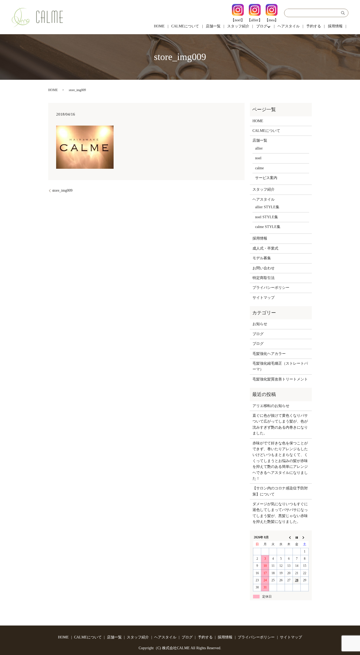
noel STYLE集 (266, 217)
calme (259, 168)
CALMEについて (185, 26)
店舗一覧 (213, 26)
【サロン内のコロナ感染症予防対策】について (280, 491)
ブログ (261, 26)
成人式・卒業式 (265, 248)
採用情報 (335, 26)
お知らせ (259, 324)
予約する (313, 26)
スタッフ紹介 (238, 26)
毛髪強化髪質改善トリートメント (280, 379)
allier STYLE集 (267, 207)
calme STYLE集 (267, 227)
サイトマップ (263, 298)
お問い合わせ (263, 268)
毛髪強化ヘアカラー (269, 354)
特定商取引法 (263, 278)
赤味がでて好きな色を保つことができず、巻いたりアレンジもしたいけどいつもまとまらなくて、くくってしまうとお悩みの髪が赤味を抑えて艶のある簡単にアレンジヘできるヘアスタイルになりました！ (280, 460)
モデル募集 (261, 258)
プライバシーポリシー (270, 288)
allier (259, 148)
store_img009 (62, 190)
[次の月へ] (305, 537)
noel (258, 158)
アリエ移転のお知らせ (270, 406)
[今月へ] (297, 537)
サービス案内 (266, 178)
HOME (159, 26)
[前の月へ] (289, 537)
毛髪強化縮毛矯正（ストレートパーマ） (280, 366)
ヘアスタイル (289, 26)
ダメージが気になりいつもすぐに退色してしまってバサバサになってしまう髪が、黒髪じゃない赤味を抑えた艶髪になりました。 (280, 513)
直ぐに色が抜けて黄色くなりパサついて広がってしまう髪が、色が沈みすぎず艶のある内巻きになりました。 (280, 424)
